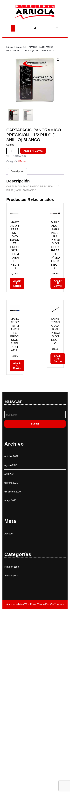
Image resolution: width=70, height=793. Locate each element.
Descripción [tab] (17, 171)
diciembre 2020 (12, 491)
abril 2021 (9, 474)
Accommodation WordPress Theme (25, 604)
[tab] (13, 28)
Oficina (17, 47)
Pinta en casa (11, 566)
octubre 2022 (11, 456)
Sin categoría (11, 575)
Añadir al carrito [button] (17, 283)
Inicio (9, 47)
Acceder (8, 533)
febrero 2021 (11, 482)
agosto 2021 (10, 465)
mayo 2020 (10, 500)
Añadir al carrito (33, 150)
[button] (58, 60)
